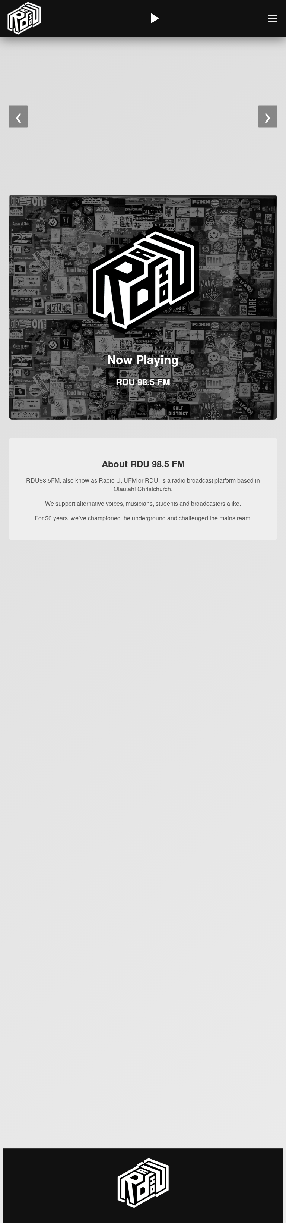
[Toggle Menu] (272, 18)
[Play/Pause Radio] (154, 18)
